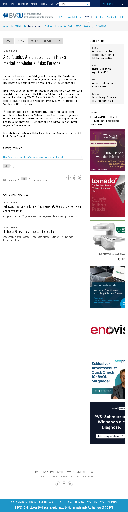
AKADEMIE (111, 17)
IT (59, 41)
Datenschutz (44, 3)
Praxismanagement (35, 26)
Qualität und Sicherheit (53, 26)
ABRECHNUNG (20, 26)
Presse (5, 3)
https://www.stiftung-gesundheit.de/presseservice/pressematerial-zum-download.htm (34, 156)
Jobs (122, 17)
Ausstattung (48, 41)
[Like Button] (6, 166)
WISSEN (88, 17)
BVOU (61, 17)
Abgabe (8, 41)
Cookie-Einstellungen (57, 3)
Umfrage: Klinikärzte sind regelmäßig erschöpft (30, 231)
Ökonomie (34, 41)
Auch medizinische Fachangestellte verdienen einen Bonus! (105, 84)
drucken (45, 180)
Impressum (34, 3)
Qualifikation (69, 26)
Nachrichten (74, 17)
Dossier (99, 17)
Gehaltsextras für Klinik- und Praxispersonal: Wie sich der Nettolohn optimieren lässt (42, 208)
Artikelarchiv (8, 26)
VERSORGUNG (101, 26)
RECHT (78, 26)
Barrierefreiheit (23, 3)
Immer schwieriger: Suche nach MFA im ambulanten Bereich (104, 98)
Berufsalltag (88, 26)
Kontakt (12, 3)
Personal (21, 41)
